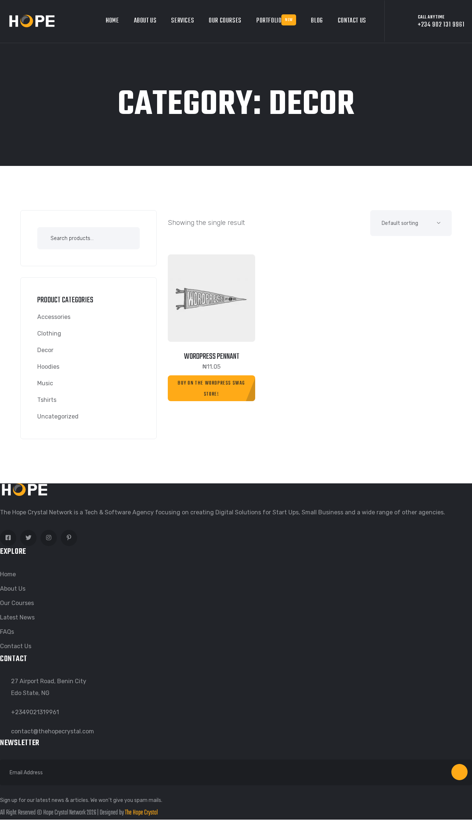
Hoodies (48, 366)
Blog (317, 20)
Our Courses (225, 20)
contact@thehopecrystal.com (52, 731)
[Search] (125, 239)
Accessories (53, 316)
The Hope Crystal (141, 812)
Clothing (49, 333)
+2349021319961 (35, 712)
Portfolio (274, 20)
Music (45, 383)
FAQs (7, 631)
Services (182, 20)
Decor (45, 350)
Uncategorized (58, 416)
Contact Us (352, 20)
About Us (145, 20)
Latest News (17, 617)
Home (112, 20)
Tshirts (46, 399)
